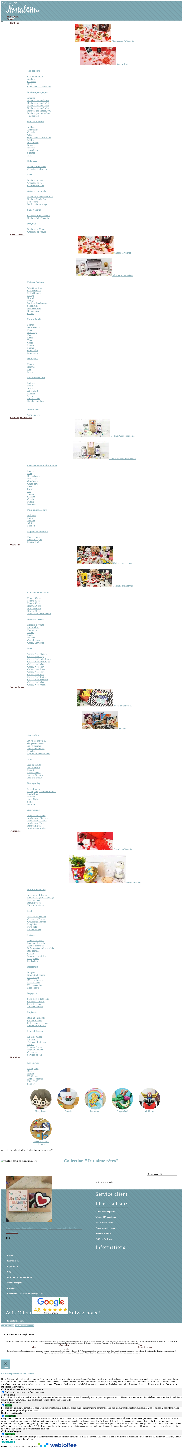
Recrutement (13, 1261)
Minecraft (31, 804)
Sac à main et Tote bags (38, 999)
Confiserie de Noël (35, 185)
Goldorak (149, 1111)
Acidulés (31, 79)
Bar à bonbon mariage (37, 204)
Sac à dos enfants (35, 1004)
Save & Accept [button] (8, 1442)
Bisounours (95, 1111)
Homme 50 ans (34, 611)
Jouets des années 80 (122, 705)
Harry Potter (32, 142)
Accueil (4, 1150)
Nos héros (15, 1057)
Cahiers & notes (34, 1020)
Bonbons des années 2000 (39, 111)
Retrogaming (33, 311)
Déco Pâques (33, 988)
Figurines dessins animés (38, 753)
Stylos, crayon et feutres (38, 1023)
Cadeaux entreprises (105, 1211)
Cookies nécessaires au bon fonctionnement (24, 1392)
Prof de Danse (33, 398)
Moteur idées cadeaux (106, 1217)
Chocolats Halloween (37, 169)
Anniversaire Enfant (36, 815)
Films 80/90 (32, 1081)
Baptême (31, 637)
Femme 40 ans (33, 601)
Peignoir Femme (34, 1047)
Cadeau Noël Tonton (36, 677)
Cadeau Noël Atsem (36, 685)
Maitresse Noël (34, 308)
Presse (10, 1255)
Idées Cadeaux (17, 234)
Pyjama (30, 1044)
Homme (31, 367)
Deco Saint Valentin (122, 849)
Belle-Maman (33, 327)
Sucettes (31, 153)
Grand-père (32, 484)
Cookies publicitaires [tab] (11, 1402)
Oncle (30, 343)
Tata (29, 491)
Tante (29, 340)
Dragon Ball (122, 1111)
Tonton (30, 494)
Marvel (30, 1073)
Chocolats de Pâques (36, 232)
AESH (30, 523)
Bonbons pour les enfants (38, 113)
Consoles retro (33, 789)
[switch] (3, 1405)
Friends (68, 1111)
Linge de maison (34, 1037)
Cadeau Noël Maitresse (37, 679)
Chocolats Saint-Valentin (38, 215)
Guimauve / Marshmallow (39, 86)
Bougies (31, 972)
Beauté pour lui (34, 903)
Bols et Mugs (33, 951)
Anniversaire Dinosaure (38, 818)
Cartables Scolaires (35, 1001)
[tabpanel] (91, 1398)
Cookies (11, 1288)
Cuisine (30, 953)
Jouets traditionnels (35, 748)
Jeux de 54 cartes (35, 775)
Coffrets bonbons (35, 76)
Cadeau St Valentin (122, 253)
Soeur (30, 337)
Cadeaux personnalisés (21, 417)
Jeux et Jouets (17, 687)
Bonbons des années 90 (38, 108)
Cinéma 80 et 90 (34, 288)
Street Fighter (33, 799)
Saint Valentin (122, 64)
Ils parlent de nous (15, 1321)
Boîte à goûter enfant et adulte (40, 948)
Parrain (30, 345)
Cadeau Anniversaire (105, 1228)
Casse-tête (31, 770)
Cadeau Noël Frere (35, 672)
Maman (30, 325)
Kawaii (30, 298)
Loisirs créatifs (33, 772)
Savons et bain (33, 900)
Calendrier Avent (35, 640)
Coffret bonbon (34, 293)
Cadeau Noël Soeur (36, 669)
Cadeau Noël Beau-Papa (38, 661)
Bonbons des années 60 (38, 100)
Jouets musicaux (34, 746)
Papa (29, 330)
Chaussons (32, 1052)
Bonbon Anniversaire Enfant (40, 196)
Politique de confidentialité (19, 1277)
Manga (30, 300)
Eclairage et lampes (36, 975)
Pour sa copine (34, 537)
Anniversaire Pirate (36, 823)
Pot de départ (33, 627)
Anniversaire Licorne (36, 820)
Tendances (15, 831)
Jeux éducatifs (33, 767)
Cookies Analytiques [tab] (11, 1431)
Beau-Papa (32, 332)
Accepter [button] (64, 1344)
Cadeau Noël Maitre (36, 682)
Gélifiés (30, 140)
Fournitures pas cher (36, 1025)
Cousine (31, 496)
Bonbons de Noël (35, 180)
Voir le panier (7, 1326)
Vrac (29, 155)
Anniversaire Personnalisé (39, 613)
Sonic (29, 802)
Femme (30, 364)
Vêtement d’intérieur (36, 1042)
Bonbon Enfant (34, 826)
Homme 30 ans (34, 606)
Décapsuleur (33, 958)
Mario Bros (32, 794)
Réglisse (31, 84)
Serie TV (31, 1084)
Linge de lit (32, 1039)
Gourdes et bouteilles (36, 956)
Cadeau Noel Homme (122, 586)
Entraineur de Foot (35, 401)
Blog (9, 1272)
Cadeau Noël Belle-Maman (39, 659)
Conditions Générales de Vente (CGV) (25, 1294)
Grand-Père (32, 350)
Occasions (15, 544)
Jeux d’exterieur (34, 777)
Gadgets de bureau (35, 743)
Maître (30, 385)
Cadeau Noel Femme (122, 563)
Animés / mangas (35, 1079)
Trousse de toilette (35, 905)
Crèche (30, 396)
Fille (29, 369)
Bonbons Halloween (36, 166)
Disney (30, 295)
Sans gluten (32, 150)
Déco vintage (33, 977)
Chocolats (31, 81)
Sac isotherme (33, 961)
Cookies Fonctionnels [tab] (11, 1413)
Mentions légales (15, 1283)
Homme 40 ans (34, 608)
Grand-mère (32, 353)
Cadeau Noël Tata (35, 674)
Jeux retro (122, 728)
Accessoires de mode (36, 916)
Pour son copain (34, 539)
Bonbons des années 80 (38, 105)
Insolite (30, 632)
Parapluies (32, 924)
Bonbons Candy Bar (36, 199)
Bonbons (14, 23)
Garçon (30, 372)
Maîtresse (31, 383)
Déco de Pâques (133, 882)
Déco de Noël (33, 982)
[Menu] (2, 21)
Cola (29, 135)
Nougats (31, 145)
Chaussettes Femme (36, 919)
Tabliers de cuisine (35, 940)
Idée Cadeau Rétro (104, 1222)
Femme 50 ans (33, 603)
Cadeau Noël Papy (35, 667)
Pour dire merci (34, 630)
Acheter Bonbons (104, 1233)
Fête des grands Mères (122, 275)
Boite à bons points (36, 1018)
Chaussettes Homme (36, 922)
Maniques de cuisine (36, 943)
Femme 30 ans (33, 598)
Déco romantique (35, 985)
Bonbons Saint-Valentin (38, 218)
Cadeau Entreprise (35, 643)
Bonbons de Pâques (36, 229)
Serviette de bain (34, 1055)
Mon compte (13, 16)
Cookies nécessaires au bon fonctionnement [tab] (22, 1389)
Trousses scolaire (35, 1006)
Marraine (31, 348)
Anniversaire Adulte (36, 828)
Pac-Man (31, 796)
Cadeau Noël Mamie (36, 664)
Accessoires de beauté (37, 895)
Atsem (30, 388)
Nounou (31, 393)
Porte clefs (32, 927)
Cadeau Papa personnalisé (122, 436)
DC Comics (32, 1076)
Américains (32, 129)
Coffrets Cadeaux (104, 1239)
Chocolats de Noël (35, 183)
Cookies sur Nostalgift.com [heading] (19, 1334)
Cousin (30, 499)
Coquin (30, 313)
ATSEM (31, 520)
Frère (29, 335)
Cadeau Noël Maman (37, 654)
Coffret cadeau (34, 290)
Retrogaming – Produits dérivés (41, 791)
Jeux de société (34, 765)
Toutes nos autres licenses (41, 1142)
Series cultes (32, 306)
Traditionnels (33, 116)
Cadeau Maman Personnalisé (122, 458)
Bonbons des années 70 (38, 103)
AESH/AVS (32, 391)
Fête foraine (32, 202)
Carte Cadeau (33, 415)
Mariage (31, 635)
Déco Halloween (35, 980)
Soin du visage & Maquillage (40, 897)
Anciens (31, 98)
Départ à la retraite (35, 625)
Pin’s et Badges (34, 929)
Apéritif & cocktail (35, 945)
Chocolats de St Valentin (122, 41)
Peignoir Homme (35, 1049)
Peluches (31, 751)
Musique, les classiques (37, 303)
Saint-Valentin (33, 542)
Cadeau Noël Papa (35, 656)
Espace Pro (12, 1266)
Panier (10, 19)
